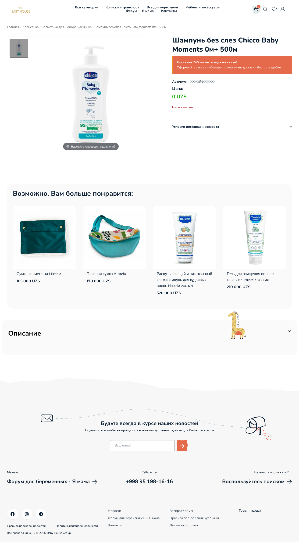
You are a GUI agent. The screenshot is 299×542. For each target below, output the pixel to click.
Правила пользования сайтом (26, 526)
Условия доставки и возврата (195, 126)
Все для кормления (162, 7)
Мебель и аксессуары (202, 7)
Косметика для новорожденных (66, 27)
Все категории (86, 7)
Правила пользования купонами (194, 518)
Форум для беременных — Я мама (134, 518)
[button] (232, 126)
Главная (13, 27)
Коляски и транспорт (122, 7)
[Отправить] (182, 445)
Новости (114, 511)
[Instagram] (27, 514)
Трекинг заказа (250, 510)
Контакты (169, 11)
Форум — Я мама (140, 11)
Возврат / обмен (182, 511)
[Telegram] (41, 514)
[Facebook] (12, 514)
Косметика (30, 27)
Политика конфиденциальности (77, 526)
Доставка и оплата (184, 525)
